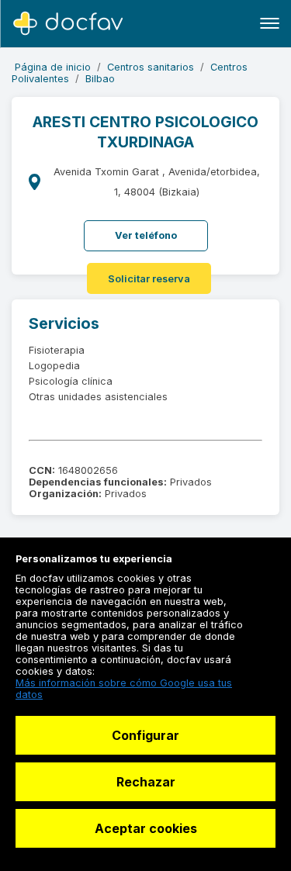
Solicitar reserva (149, 279)
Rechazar (145, 782)
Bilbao (100, 79)
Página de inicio (53, 67)
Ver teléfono (146, 235)
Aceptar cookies (146, 828)
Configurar (145, 735)
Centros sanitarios (150, 67)
